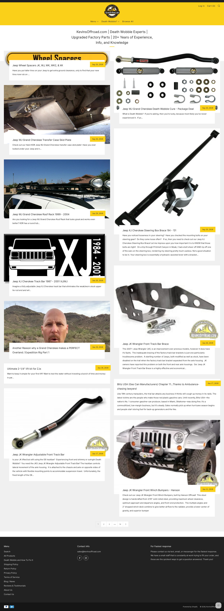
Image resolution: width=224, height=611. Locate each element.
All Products (9, 556)
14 (120, 524)
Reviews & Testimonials (15, 585)
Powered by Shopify (190, 607)
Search (7, 551)
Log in (201, 6)
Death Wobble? (109, 21)
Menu (93, 21)
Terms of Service (12, 577)
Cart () (211, 6)
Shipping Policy (11, 564)
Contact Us (9, 594)
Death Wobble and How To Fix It (18, 560)
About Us (8, 590)
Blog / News (9, 581)
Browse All (128, 21)
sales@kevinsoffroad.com (89, 551)
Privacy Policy (10, 573)
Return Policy (10, 568)
